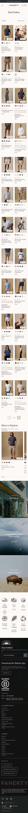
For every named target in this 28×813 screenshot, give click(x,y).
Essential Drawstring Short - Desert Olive (7, 271)
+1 (23, 174)
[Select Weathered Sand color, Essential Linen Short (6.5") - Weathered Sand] (2, 175)
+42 (24, 141)
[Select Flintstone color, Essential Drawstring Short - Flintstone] (9, 266)
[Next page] (19, 417)
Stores (3, 750)
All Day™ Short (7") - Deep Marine (19, 271)
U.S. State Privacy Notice (7, 808)
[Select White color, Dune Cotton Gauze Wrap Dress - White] (16, 74)
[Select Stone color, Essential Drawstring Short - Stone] (16, 175)
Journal (3, 746)
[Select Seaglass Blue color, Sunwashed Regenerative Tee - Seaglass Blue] (18, 106)
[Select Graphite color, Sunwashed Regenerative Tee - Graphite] (16, 106)
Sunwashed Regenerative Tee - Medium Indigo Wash (7, 373)
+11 (24, 204)
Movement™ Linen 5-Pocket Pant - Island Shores (7, 80)
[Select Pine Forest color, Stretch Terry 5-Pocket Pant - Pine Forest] (18, 205)
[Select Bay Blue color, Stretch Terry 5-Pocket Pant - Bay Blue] (22, 205)
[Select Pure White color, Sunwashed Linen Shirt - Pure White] (9, 205)
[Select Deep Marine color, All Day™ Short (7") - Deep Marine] (16, 266)
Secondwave (23, 630)
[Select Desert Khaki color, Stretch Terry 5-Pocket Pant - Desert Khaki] (16, 205)
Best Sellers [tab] (4, 429)
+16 (11, 363)
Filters (4, 21)
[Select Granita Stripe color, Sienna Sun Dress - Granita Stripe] (18, 43)
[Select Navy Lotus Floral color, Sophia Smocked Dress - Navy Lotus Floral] (7, 106)
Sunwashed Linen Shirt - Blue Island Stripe (7, 210)
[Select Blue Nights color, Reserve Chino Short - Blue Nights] (16, 296)
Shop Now (14, 577)
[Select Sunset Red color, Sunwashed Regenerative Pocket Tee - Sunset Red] (5, 398)
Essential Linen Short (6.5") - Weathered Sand (7, 180)
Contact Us (4, 708)
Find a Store (6, 765)
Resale (4, 742)
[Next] (27, 1)
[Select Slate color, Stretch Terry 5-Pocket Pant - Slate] (16, 235)
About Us (4, 736)
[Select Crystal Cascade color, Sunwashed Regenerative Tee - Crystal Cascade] (2, 296)
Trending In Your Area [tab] (13, 429)
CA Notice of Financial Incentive (7, 724)
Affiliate (3, 748)
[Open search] (23, 5)
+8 (24, 331)
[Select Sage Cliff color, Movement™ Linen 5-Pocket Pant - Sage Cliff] (7, 74)
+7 (10, 43)
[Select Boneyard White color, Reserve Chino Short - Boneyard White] (22, 296)
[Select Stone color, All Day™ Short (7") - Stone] (2, 332)
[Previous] (0, 1)
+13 (24, 266)
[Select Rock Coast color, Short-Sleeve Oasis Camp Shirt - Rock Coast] (16, 332)
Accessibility (4, 806)
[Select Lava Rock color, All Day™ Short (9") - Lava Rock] (22, 266)
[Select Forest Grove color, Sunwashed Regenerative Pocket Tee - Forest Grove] (7, 398)
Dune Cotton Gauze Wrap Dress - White (19, 79)
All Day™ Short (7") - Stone (6, 336)
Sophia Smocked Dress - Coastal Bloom (7, 111)
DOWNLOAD (6, 672)
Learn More (14, 541)
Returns (3, 715)
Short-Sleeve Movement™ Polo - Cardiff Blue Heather (7, 241)
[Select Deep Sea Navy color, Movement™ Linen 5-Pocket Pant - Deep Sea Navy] (9, 74)
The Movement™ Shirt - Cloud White (20, 150)
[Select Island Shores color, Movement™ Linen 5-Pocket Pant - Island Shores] (2, 74)
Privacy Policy (15, 806)
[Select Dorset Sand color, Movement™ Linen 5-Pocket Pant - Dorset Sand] (5, 74)
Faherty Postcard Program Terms (8, 727)
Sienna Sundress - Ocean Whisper (19, 48)
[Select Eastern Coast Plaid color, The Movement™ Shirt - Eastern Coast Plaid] (22, 141)
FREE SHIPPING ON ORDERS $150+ (14, 1)
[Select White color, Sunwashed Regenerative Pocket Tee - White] (2, 398)
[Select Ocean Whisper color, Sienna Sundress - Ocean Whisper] (16, 43)
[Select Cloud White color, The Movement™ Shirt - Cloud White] (16, 141)
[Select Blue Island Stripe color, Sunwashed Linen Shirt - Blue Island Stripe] (2, 205)
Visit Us (14, 503)
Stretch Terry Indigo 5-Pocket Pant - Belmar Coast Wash (20, 369)
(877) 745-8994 (10, 696)
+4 (24, 296)
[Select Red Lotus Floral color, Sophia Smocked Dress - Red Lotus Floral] (9, 106)
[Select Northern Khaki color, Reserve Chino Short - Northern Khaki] (18, 296)
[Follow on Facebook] (7, 799)
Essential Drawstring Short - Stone (20, 180)
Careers (4, 752)
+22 (24, 106)
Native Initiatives (5, 744)
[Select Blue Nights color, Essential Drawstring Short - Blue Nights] (20, 175)
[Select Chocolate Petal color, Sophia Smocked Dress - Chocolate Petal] (5, 106)
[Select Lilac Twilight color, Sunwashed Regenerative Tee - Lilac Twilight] (22, 106)
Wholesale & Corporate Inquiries (7, 754)
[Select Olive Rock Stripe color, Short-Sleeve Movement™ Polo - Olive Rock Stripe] (7, 43)
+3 (10, 141)
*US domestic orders (5, 612)
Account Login (5, 710)
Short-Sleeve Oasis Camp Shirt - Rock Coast (19, 337)
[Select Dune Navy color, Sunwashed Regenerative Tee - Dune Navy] (25, 462)
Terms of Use (5, 721)
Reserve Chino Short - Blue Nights (20, 301)
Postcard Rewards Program (8, 740)
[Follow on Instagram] (11, 799)
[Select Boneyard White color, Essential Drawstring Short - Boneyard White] (18, 175)
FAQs (3, 712)
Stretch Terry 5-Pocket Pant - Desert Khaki (20, 210)
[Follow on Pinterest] (3, 799)
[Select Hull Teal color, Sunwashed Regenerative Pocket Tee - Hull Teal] (9, 398)
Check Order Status (9, 773)
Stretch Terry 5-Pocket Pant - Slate (20, 240)
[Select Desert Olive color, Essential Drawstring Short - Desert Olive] (22, 175)
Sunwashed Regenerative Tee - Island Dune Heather (20, 408)
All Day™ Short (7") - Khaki (8, 467)
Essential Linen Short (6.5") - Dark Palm (7, 146)
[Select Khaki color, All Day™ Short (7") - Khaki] (2, 462)
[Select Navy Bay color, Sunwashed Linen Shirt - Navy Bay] (5, 205)
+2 (10, 74)
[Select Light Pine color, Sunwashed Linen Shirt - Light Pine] (7, 205)
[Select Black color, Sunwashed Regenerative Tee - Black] (9, 363)
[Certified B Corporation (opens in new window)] (14, 684)
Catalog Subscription (7, 717)
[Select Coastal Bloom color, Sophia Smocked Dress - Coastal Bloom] (2, 106)
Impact (3, 738)
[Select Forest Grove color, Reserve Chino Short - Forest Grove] (20, 296)
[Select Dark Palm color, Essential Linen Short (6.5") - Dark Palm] (2, 141)
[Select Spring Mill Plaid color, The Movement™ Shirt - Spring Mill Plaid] (18, 141)
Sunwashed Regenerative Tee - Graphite (19, 115)
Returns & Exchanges (9, 769)
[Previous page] (9, 417)
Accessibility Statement (7, 719)
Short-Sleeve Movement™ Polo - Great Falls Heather (6, 49)
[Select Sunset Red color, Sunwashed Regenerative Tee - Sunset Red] (20, 106)
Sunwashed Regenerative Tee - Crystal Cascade (6, 306)
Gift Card (4, 714)
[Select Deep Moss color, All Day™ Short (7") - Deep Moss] (20, 266)
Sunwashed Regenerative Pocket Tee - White (7, 404)
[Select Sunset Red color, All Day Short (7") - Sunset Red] (18, 266)
